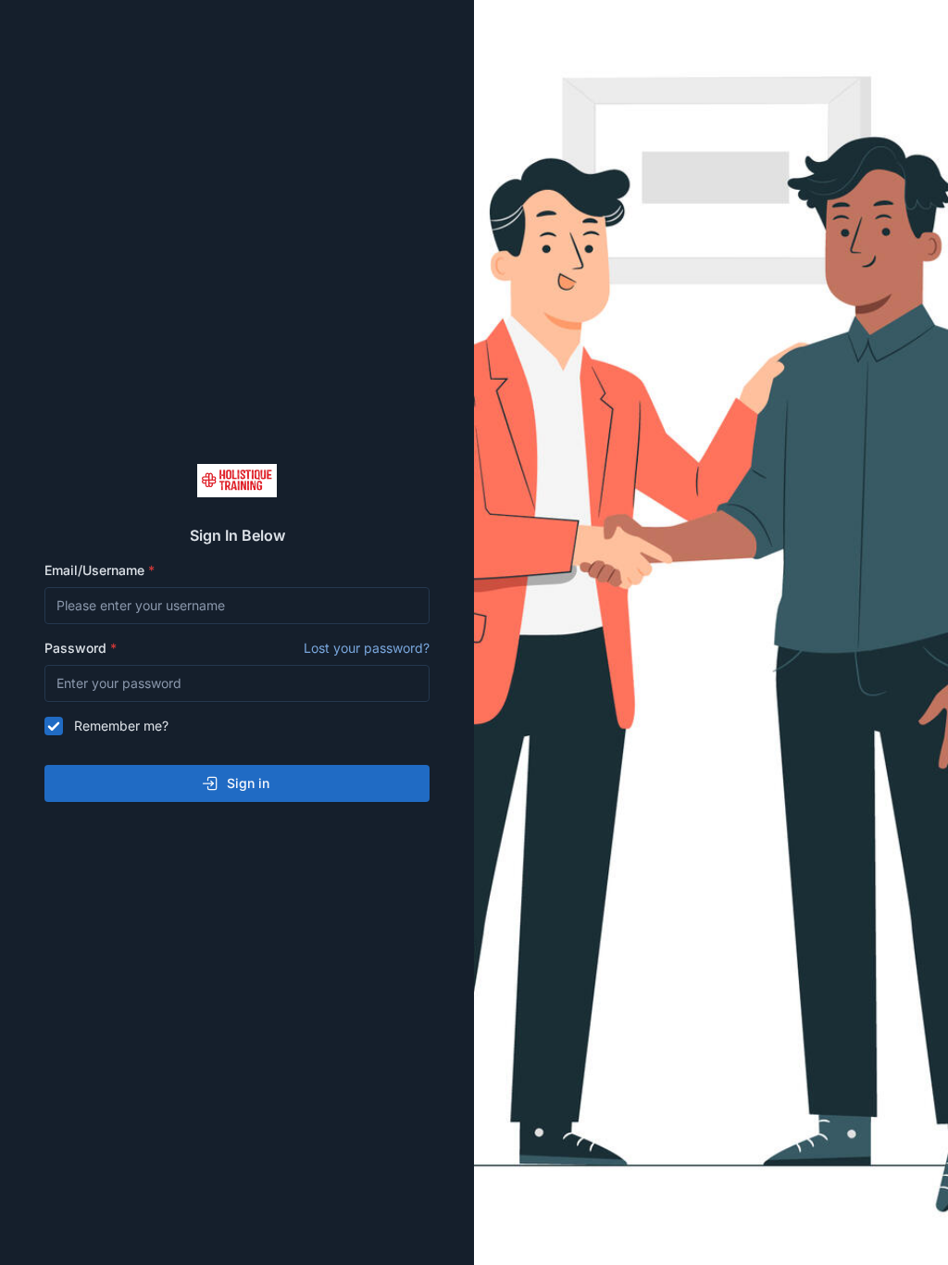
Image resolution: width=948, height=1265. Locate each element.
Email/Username (96, 570)
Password (237, 648)
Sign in (248, 783)
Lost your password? (367, 648)
